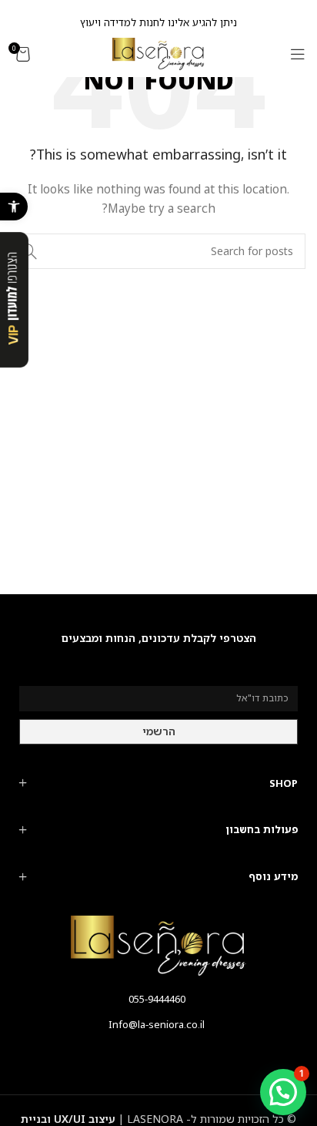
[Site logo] (158, 52)
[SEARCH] (29, 251)
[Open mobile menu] (297, 54)
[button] (14, 206)
